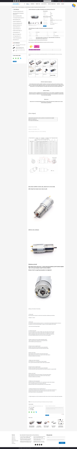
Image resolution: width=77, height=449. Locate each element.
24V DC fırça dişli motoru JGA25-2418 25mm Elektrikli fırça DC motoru (46, 426)
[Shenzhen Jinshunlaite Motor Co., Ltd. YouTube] (17, 1)
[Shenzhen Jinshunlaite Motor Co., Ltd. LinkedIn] (15, 1)
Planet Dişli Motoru (16, 19)
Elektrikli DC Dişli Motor (16, 25)
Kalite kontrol (14, 439)
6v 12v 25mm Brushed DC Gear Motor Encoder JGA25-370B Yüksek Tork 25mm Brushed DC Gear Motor (39, 426)
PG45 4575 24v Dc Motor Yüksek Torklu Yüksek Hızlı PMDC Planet (39, 439)
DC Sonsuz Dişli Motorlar (17, 23)
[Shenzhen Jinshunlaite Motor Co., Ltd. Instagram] (19, 1)
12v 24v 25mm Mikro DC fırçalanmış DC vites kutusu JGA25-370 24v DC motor (53, 426)
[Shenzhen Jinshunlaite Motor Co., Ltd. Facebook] (14, 1)
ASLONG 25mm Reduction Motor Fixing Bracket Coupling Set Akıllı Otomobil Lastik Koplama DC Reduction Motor (60, 426)
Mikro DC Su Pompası (16, 34)
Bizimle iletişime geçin (15, 440)
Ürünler (17, 7)
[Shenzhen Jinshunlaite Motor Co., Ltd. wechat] (19, 58)
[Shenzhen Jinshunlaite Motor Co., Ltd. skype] (21, 58)
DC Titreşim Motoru (16, 36)
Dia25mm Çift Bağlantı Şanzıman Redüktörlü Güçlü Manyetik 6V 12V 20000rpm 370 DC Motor (20, 48)
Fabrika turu (13, 438)
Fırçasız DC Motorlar (16, 28)
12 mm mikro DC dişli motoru (17, 11)
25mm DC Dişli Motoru (21, 7)
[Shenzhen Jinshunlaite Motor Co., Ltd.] (17, 4)
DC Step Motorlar (15, 32)
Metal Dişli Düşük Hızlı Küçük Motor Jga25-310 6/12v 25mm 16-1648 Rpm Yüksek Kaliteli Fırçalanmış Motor (31, 426)
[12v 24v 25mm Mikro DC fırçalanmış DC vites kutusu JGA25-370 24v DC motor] (53, 422)
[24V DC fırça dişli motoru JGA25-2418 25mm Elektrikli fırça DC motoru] (46, 422)
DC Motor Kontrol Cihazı (16, 30)
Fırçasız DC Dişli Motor (16, 21)
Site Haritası (13, 443)
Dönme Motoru (15, 39)
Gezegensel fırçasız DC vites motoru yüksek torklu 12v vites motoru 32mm (39, 441)
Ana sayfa (13, 7)
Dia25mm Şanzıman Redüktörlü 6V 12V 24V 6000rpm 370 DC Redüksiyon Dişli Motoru (26, 442)
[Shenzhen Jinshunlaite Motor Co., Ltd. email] (14, 58)
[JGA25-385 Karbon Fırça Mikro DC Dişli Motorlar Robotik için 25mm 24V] (35, 16)
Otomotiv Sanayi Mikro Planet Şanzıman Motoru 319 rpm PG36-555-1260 (39, 437)
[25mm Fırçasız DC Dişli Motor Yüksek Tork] (14, 50)
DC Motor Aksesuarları (16, 37)
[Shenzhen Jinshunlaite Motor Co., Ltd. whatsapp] (16, 58)
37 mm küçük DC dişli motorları (18, 17)
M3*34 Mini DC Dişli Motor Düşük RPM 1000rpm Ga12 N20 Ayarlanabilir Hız (25, 439)
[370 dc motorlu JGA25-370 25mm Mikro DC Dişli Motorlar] (14, 45)
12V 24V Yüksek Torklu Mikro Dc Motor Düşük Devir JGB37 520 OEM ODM (25, 437)
